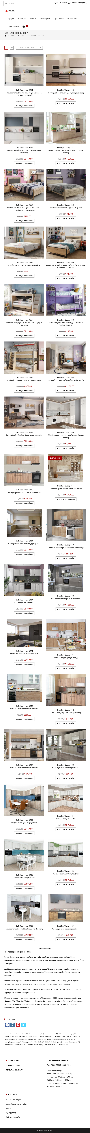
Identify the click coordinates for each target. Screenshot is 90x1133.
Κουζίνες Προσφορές (36, 36)
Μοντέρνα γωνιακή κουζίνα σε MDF (24, 654)
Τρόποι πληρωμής (13, 1117)
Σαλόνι (41, 1042)
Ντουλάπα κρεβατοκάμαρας (56, 1039)
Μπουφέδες (22, 1039)
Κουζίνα (76, 1036)
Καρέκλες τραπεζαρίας (63, 1036)
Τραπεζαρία (63, 1044)
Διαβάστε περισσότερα (66, 499)
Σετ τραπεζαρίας (21, 1044)
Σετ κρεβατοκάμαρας (72, 1042)
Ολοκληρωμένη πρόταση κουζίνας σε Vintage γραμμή (66, 436)
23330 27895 (61, 3)
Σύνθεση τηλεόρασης (35, 1044)
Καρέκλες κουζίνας (47, 1036)
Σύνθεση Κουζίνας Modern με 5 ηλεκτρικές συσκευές (24, 151)
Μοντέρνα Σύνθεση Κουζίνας (24, 878)
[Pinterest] (18, 1025)
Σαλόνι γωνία (58, 1042)
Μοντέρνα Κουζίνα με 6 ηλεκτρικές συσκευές (66, 93)
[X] (23, 1025)
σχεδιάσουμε (21, 981)
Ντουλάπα (41, 1039)
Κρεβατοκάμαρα (10, 1039)
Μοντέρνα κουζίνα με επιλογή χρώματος (24, 544)
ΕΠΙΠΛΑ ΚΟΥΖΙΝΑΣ (13, 1066)
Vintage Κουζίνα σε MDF (65, 819)
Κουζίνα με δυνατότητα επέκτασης (24, 709)
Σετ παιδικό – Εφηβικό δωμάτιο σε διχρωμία (66, 380)
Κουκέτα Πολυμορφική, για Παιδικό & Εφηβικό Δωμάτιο (24, 324)
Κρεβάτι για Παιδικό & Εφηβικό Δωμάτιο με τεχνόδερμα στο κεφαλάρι (24, 209)
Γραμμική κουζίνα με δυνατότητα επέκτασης (66, 548)
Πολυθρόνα (71, 1039)
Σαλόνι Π (48, 1042)
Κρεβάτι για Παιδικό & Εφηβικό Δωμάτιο (66, 208)
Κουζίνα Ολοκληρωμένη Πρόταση (24, 823)
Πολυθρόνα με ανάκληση (12, 1042)
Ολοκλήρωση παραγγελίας (16, 1104)
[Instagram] (12, 1025)
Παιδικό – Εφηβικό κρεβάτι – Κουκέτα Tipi (24, 380)
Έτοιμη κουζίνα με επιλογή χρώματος (66, 713)
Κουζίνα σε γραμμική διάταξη (66, 658)
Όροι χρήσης (11, 1113)
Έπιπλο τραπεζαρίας (36, 1034)
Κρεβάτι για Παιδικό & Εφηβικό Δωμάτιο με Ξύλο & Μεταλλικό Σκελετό (65, 266)
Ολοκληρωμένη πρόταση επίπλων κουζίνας (24, 493)
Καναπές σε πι (34, 1036)
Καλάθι (9, 1108)
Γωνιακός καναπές (51, 1034)
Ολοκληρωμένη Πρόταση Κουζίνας (65, 768)
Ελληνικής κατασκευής (67, 1034)
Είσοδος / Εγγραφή (78, 3)
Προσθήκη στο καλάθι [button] (24, 106)
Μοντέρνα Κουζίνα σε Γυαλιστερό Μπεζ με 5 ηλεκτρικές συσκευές (24, 94)
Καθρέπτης (9, 1036)
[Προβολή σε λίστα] (12, 48)
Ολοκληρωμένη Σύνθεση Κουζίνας (65, 874)
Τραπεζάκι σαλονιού (50, 1044)
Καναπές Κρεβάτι (21, 1036)
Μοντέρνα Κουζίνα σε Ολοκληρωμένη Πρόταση (24, 929)
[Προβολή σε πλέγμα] (6, 48)
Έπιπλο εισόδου (9, 1034)
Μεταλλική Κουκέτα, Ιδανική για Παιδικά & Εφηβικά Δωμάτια (66, 324)
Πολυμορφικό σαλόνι (29, 1042)
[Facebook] (7, 1025)
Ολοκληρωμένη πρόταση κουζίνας (65, 929)
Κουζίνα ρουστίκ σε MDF (24, 603)
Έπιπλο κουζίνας (22, 1034)
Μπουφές (32, 1039)
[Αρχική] (5, 36)
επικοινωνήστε (65, 989)
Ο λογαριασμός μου (13, 1100)
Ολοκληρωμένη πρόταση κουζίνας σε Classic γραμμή (66, 151)
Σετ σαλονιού (9, 1044)
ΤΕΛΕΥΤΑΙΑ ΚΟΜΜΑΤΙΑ (14, 1070)
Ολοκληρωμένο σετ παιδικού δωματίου (66, 489)
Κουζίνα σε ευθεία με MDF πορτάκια (65, 599)
